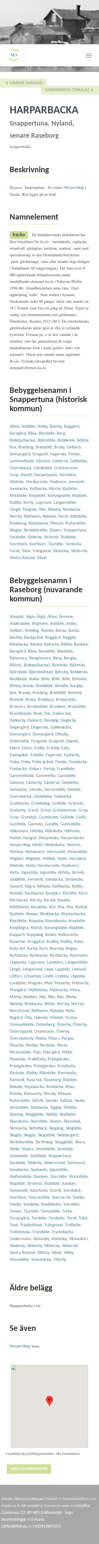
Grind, (46, 810)
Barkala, (81, 644)
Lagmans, (44, 502)
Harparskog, (21, 845)
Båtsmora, (19, 658)
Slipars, (57, 530)
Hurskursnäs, (38, 482)
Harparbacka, (46, 475)
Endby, (40, 748)
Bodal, (35, 679)
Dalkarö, (74, 447)
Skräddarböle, (37, 530)
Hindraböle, (77, 852)
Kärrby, (56, 489)
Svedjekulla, (52, 1204)
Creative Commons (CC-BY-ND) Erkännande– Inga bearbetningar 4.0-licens (45, 1513)
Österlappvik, (22, 1031)
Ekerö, (16, 748)
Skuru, (80, 1142)
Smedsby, (65, 1149)
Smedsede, (20, 1156)
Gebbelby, (79, 461)
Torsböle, (40, 1218)
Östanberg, (46, 1025)
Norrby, (17, 516)
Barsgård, (19, 433)
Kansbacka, (35, 893)
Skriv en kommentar (29, 1469)
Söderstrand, (55, 1163)
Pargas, (68, 1038)
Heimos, (74, 845)
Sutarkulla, (40, 1190)
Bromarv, (18, 707)
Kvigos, (72, 948)
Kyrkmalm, (79, 955)
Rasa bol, (35, 1080)
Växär (42, 558)
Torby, (67, 1211)
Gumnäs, (36, 824)
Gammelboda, (23, 461)
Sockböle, (19, 537)
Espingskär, (20, 755)
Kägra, (31, 886)
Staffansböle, (22, 1177)
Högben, (18, 859)
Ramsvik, (18, 1080)
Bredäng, (27, 447)
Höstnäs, (18, 482)
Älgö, (42, 617)
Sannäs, (52, 1101)
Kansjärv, (54, 893)
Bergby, (70, 658)
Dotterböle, (20, 741)
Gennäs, (36, 789)
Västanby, (62, 551)
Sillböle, (71, 1107)
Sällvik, (38, 1101)
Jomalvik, (76, 482)
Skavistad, (72, 1121)
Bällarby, (52, 644)
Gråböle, (60, 803)
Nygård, (17, 1018)
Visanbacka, (42, 1260)
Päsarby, (18, 1045)
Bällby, (67, 644)
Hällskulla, (55, 831)
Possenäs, (19, 1059)
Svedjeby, (32, 1204)
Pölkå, (67, 1052)
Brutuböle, (77, 707)
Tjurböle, (56, 544)
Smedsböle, (46, 1149)
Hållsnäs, (73, 831)
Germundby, (55, 789)
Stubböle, (69, 537)
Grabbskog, (41, 803)
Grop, (15, 475)
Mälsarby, (80, 983)
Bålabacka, (20, 644)
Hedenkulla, (56, 845)
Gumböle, (19, 824)
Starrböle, (59, 1177)
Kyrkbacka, (20, 955)
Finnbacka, (78, 762)
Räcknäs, (18, 1073)
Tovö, (15, 1225)
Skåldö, (52, 1114)
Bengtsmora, (41, 658)
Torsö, (15, 551)
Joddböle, (19, 879)
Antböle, (29, 426)
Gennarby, (19, 789)
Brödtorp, (47, 700)
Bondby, (62, 686)
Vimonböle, (20, 1260)
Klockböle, (19, 496)
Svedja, (79, 1197)
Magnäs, (31, 509)
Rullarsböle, (76, 523)
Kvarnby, (58, 948)
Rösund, (57, 523)
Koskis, (51, 935)
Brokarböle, (66, 700)
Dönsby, (62, 734)
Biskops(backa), (24, 440)
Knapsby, (37, 921)
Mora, (75, 990)
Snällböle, (39, 1156)
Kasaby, (64, 900)
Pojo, (38, 1052)
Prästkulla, (66, 1066)
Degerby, (69, 720)
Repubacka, (39, 523)
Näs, (43, 509)
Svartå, (56, 1190)
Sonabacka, (20, 1170)
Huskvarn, (59, 482)
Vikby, (69, 1253)
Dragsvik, (41, 454)
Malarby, (63, 983)
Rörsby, (51, 1094)
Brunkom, (59, 707)
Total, (26, 551)
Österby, (65, 1025)
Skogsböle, (47, 1135)
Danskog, (52, 720)
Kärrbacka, (20, 900)
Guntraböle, (70, 824)
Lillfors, (17, 976)
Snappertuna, (75, 530)
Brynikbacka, (22, 713)
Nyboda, (50, 516)
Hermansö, (57, 852)
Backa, (62, 630)
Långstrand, (34, 969)
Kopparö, (18, 935)
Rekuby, (17, 1087)
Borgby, (77, 686)
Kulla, (79, 942)
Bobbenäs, (67, 440)
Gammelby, (46, 776)
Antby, (43, 426)
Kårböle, (71, 893)
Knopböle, (38, 496)
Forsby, (50, 769)
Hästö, (38, 845)
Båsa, (33, 433)
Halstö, (27, 475)
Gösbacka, (63, 796)
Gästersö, (61, 461)
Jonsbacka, (20, 489)
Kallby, (77, 886)
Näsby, (71, 997)
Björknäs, (61, 665)
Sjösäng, (17, 1114)
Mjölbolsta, (39, 990)
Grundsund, (49, 817)
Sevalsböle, (20, 1107)
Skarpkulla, (20, 1121)
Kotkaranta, (68, 935)
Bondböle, (45, 686)
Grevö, (34, 810)
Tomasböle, (51, 1211)
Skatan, (57, 1121)
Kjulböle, (70, 489)
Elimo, (28, 748)
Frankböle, (66, 769)
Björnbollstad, (42, 672)
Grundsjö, (30, 817)
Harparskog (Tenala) (67, 90)
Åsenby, (57, 426)
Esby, (65, 748)
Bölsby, (83, 440)
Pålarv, (55, 1038)
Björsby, (62, 672)
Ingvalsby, (30, 872)
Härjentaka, (50, 838)
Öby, (29, 1018)
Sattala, (67, 1101)
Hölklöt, (50, 859)
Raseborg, (19, 523)
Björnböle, (47, 440)
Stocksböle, (79, 1177)
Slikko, (16, 1149)
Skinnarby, (19, 1128)
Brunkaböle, (38, 707)
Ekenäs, (72, 741)
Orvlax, (71, 1018)
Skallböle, (67, 1114)
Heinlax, (17, 852)
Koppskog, (36, 935)
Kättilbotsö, (20, 907)
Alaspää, (18, 617)
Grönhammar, (66, 468)
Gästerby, (35, 783)
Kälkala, (45, 886)
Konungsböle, (60, 496)
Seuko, (80, 1101)
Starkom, (42, 1177)
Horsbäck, (68, 475)
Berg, (61, 433)
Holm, (63, 859)
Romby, (17, 1094)
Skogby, (17, 530)
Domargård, (21, 454)
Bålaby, (37, 644)
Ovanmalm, (45, 1031)
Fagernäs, (59, 454)
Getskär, (74, 789)
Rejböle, (70, 1080)
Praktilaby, (38, 1059)
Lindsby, (62, 976)
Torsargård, (20, 1218)
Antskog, (33, 630)
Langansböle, (65, 502)
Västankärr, (79, 1239)
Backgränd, (34, 637)
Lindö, (49, 976)
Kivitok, (81, 907)
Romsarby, (34, 1094)
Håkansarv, (20, 831)
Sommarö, (76, 1163)
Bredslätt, (45, 447)
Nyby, (70, 1011)
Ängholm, (41, 624)
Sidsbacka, (40, 1107)
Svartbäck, (19, 544)
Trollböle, (73, 1225)
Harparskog (74, 188)
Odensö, (42, 1018)
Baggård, (72, 426)
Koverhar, (19, 942)
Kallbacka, (39, 489)
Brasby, (25, 693)
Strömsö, (52, 537)
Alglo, (31, 617)
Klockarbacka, (73, 914)
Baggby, (70, 637)
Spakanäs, (40, 1170)
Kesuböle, (40, 907)
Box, (14, 447)
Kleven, (33, 914)
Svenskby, (71, 1204)
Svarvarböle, (40, 1197)
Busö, (39, 713)
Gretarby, (19, 810)
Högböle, (34, 859)
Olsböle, (57, 1018)
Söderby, (36, 537)
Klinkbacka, (50, 914)
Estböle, (38, 755)
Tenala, (17, 1211)
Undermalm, (21, 1239)
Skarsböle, (40, 1121)
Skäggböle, (35, 1114)
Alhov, (15, 426)
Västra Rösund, (23, 558)
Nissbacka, (72, 509)
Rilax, (70, 1087)
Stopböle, (18, 1184)
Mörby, (16, 997)
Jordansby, (74, 879)
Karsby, (50, 900)
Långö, (16, 509)
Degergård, (20, 727)
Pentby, (33, 1045)
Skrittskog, (45, 1142)
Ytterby (59, 1260)
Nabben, (31, 997)
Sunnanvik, (20, 1190)
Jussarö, (17, 886)
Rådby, (32, 1073)
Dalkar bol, (62, 713)
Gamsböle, (66, 776)
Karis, (84, 893)
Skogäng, (57, 1128)
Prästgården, (59, 1059)
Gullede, (68, 817)
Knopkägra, (20, 928)
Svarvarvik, (62, 1197)
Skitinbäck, (39, 1128)
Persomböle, (21, 1052)
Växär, (58, 1253)
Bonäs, (29, 686)
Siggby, (57, 1107)
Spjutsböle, (59, 1170)
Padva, (41, 1038)
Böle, (47, 679)
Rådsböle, (79, 516)
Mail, (49, 983)
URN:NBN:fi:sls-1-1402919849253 (31, 1526)
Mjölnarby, (60, 990)
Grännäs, (76, 803)
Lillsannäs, (33, 976)
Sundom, (69, 1184)
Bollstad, (79, 679)
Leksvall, (79, 969)
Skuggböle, (65, 1142)
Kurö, (44, 948)
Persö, (64, 516)
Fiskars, (36, 769)
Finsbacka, (19, 769)
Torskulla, (73, 544)
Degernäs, (40, 727)
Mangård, (19, 990)
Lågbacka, (19, 962)
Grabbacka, (20, 803)
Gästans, (44, 461)
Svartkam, (38, 544)
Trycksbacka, (63, 1232)
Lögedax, (78, 976)
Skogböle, (74, 1128)
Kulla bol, (18, 948)
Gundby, (52, 824)
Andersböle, (21, 624)
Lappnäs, (63, 969)
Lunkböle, (19, 983)
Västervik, (79, 551)
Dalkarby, (19, 720)
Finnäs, (74, 454)
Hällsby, (37, 831)
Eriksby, (54, 748)
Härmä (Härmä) (26, 83)
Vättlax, (44, 1253)
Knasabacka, (56, 921)
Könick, (38, 928)
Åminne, (66, 617)
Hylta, (15, 872)
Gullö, (81, 817)
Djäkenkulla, (61, 727)
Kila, (53, 907)
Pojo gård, (52, 1052)
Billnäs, (17, 665)
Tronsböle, (42, 1232)
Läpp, (50, 969)
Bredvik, (75, 693)
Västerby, (18, 1246)
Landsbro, (56, 962)
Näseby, (55, 509)
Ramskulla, (67, 1073)
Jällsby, (65, 872)
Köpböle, (80, 496)
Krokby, (53, 942)
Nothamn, (33, 516)
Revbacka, (55, 1087)
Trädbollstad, (32, 1225)
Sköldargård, (68, 1135)
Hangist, (31, 838)
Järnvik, (78, 872)
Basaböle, (48, 651)
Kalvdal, (17, 893)
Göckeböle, (44, 468)
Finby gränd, (43, 762)
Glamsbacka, (22, 468)
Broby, (60, 447)
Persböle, (48, 1045)
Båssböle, (48, 433)
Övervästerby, (22, 1038)
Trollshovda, (21, 1232)
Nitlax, (50, 1004)
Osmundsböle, (23, 1025)
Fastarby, (72, 755)
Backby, (17, 637)
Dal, (48, 713)
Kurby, (29, 502)
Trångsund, (42, 551)
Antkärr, (17, 630)
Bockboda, (19, 679)
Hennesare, (36, 852)
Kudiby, (16, 502)
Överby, (63, 1031)
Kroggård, (37, 942)
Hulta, (32, 866)
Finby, (15, 762)
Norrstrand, (20, 1011)
